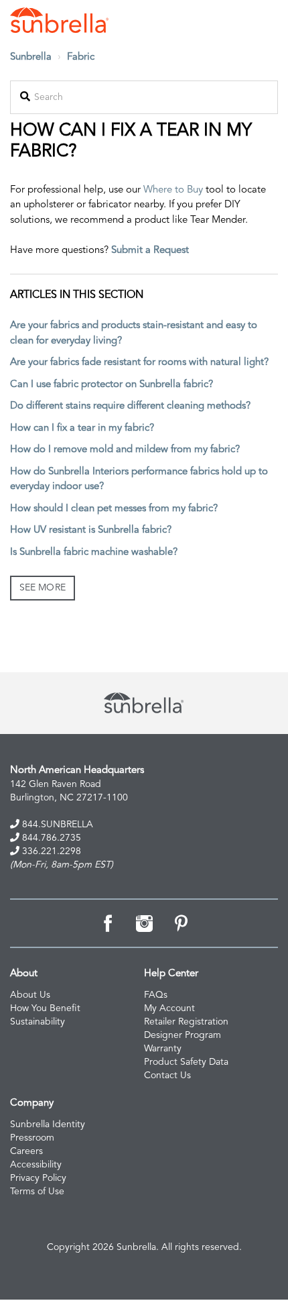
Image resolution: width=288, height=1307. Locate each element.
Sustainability (37, 1022)
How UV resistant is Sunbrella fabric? (90, 530)
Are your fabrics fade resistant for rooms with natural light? (139, 363)
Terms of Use (37, 1191)
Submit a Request (150, 251)
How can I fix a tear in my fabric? (82, 428)
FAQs (155, 995)
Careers (26, 1151)
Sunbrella (31, 57)
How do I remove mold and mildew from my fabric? (125, 450)
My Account (169, 1008)
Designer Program (182, 1035)
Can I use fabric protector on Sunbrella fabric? (111, 385)
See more (42, 587)
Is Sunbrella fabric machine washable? (93, 552)
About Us (30, 995)
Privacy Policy (38, 1178)
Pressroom (32, 1138)
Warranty (163, 1048)
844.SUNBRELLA (56, 824)
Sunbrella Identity (47, 1124)
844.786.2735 (50, 838)
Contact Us (167, 1075)
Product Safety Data (186, 1062)
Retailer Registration (186, 1022)
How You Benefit (45, 1008)
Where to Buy (173, 190)
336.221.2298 (50, 851)
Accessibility (36, 1164)
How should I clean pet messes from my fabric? (114, 509)
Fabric (80, 57)
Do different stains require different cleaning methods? (130, 406)
